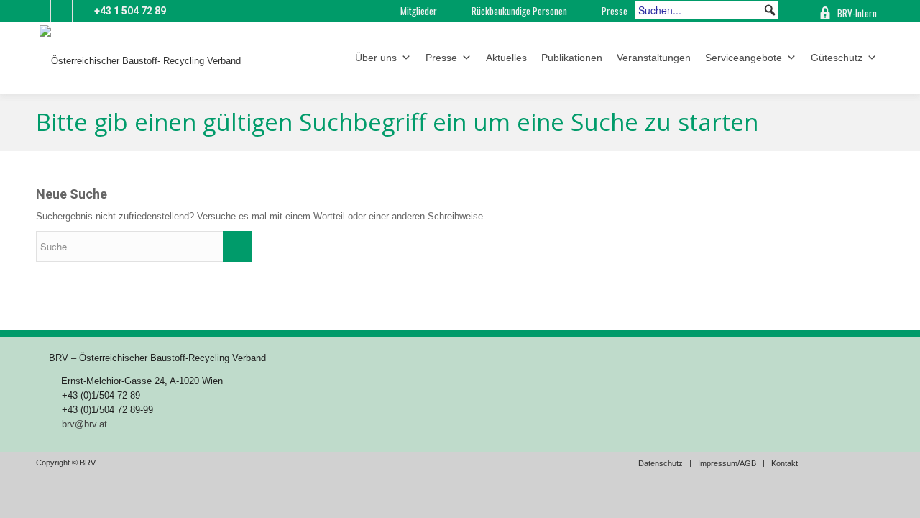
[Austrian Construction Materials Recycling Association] (794, 11)
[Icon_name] (61, 11)
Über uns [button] (376, 57)
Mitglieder (418, 11)
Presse (614, 11)
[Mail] (39, 11)
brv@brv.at (84, 424)
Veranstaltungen (654, 57)
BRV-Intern (857, 13)
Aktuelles (506, 57)
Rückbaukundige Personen (519, 11)
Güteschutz (836, 57)
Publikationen (571, 57)
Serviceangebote (743, 57)
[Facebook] (83, 11)
